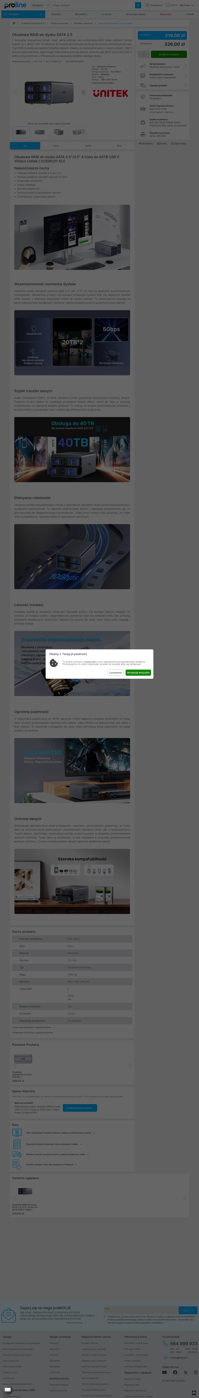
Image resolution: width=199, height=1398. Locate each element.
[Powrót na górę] (194, 1393)
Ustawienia (115, 672)
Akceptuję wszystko (138, 672)
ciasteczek (90, 661)
